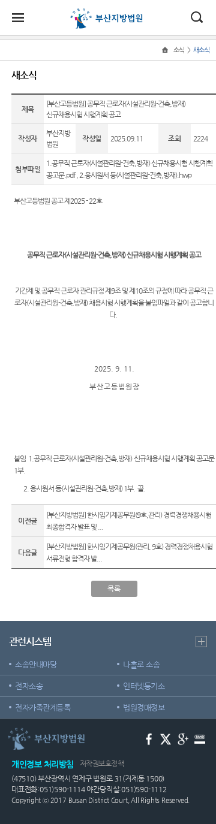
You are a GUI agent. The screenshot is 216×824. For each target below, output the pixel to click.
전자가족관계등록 (42, 707)
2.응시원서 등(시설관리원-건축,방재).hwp (135, 175)
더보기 (201, 641)
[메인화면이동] (166, 50)
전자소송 (29, 685)
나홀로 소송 (141, 664)
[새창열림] (149, 738)
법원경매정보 (143, 707)
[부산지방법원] (108, 13)
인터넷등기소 (143, 685)
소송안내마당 (35, 664)
